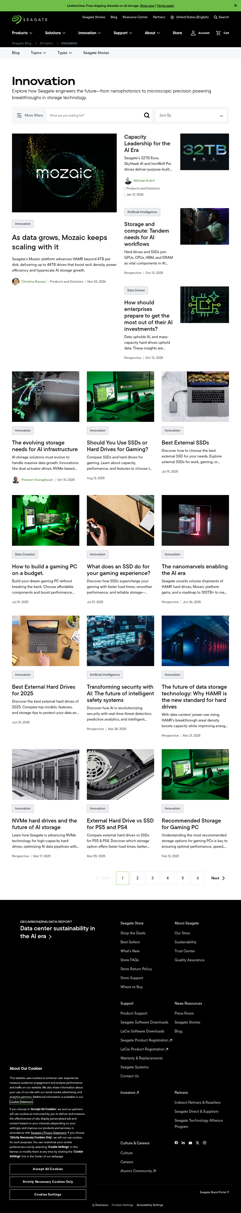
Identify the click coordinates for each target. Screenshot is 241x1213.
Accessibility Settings (150, 1205)
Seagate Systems (134, 1067)
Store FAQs (130, 960)
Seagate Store (132, 923)
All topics (46, 43)
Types (62, 53)
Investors (128, 1093)
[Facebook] (176, 1157)
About (150, 33)
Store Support (132, 978)
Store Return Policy (136, 969)
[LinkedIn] (183, 1157)
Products (20, 33)
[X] (197, 1157)
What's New (130, 951)
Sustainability (186, 942)
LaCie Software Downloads (142, 1031)
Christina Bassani (33, 282)
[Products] (31, 33)
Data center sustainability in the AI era (57, 932)
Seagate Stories (93, 17)
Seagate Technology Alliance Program (199, 1123)
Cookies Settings (122, 1205)
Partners (159, 17)
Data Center (136, 290)
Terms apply (165, 5)
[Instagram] (204, 1157)
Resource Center (135, 17)
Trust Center (185, 951)
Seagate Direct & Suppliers (197, 1111)
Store (177, 33)
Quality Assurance (190, 960)
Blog (114, 17)
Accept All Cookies (48, 1169)
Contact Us (130, 1076)
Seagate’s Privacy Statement (48, 1132)
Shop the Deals (133, 933)
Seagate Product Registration (144, 1040)
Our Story (183, 933)
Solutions (53, 33)
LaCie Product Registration (142, 1049)
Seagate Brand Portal (213, 1192)
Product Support (134, 1013)
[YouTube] (190, 1157)
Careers (127, 1162)
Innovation (87, 33)
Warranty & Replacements (142, 1058)
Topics (36, 53)
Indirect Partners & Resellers (198, 1103)
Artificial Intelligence (142, 212)
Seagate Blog (21, 43)
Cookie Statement (21, 1101)
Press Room (185, 1013)
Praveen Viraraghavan (37, 480)
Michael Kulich (144, 181)
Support (121, 33)
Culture (127, 1153)
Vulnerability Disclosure (93, 1205)
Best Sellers (130, 942)
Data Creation (25, 554)
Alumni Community (136, 1171)
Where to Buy (132, 987)
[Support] (131, 33)
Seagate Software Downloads (144, 1022)
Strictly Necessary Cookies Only (48, 1181)
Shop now (147, 5)
